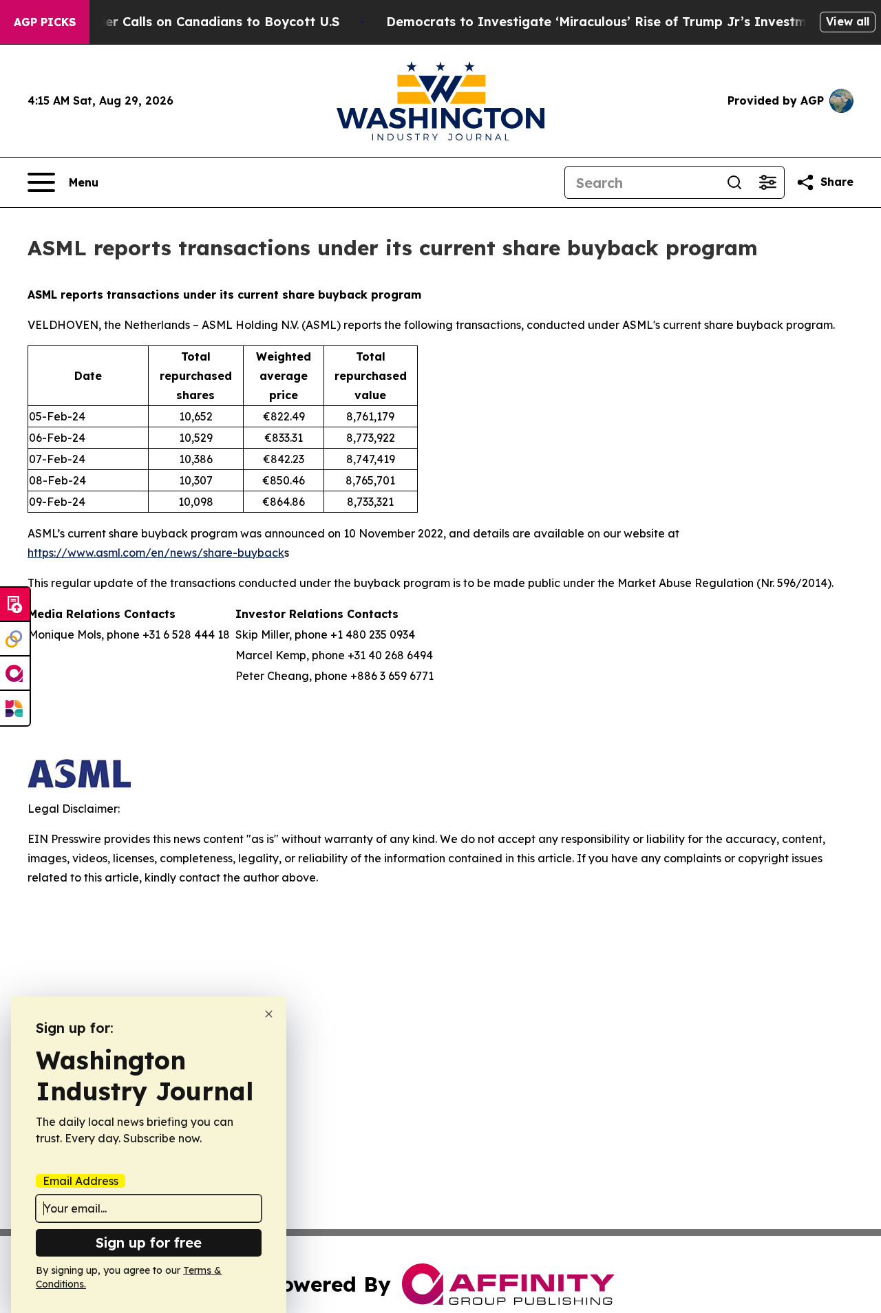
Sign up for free (149, 1242)
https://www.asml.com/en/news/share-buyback (156, 552)
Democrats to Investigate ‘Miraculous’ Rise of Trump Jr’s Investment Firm (623, 22)
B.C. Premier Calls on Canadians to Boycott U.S (190, 22)
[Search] (734, 182)
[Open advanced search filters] (767, 182)
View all (847, 21)
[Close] (268, 1014)
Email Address (80, 1181)
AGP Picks (45, 22)
